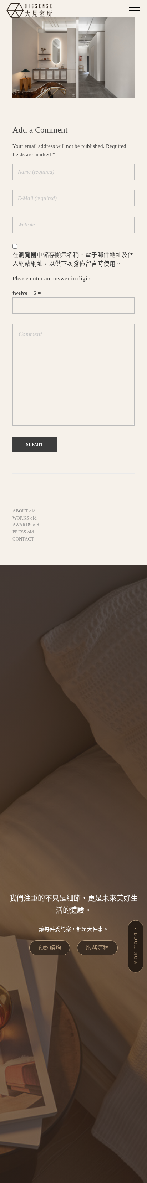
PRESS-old (23, 531)
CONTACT (23, 539)
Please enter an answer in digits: (52, 278)
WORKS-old (24, 518)
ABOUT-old (24, 510)
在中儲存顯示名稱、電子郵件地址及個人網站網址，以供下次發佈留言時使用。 (73, 259)
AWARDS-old (25, 524)
